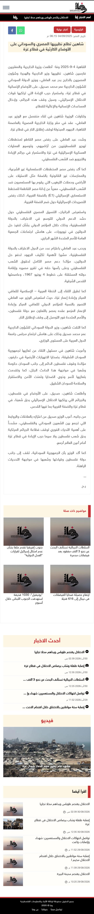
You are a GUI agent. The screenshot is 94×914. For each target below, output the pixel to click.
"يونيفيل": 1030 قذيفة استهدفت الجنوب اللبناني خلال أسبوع (24, 599)
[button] (9, 746)
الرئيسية (78, 29)
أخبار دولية (62, 29)
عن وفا (35, 909)
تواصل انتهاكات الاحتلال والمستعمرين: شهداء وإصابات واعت (62, 840)
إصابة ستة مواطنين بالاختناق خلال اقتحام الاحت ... (53, 707)
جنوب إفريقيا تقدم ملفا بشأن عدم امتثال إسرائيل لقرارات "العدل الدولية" (25, 551)
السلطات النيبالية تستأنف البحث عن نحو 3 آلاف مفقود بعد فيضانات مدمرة (69, 551)
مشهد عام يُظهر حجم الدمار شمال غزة (46, 766)
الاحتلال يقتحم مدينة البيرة (73, 874)
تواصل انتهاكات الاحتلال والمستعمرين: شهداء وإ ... (54, 693)
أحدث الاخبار (47, 641)
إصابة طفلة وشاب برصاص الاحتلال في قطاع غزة (54, 666)
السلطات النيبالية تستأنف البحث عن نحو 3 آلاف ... (53, 680)
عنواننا (45, 909)
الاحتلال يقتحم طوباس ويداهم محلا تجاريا (52, 17)
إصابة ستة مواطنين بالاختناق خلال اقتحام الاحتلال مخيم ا (64, 858)
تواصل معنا (56, 909)
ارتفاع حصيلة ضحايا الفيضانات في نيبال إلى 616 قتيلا (71, 597)
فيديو (47, 721)
